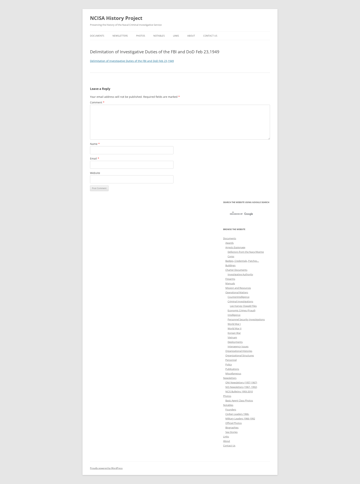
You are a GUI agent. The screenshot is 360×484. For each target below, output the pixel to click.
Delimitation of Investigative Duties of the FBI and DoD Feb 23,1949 (132, 61)
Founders (230, 409)
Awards (229, 243)
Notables (159, 35)
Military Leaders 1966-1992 (240, 418)
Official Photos (233, 423)
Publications (232, 369)
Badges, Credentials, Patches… (242, 261)
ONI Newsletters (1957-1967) (241, 382)
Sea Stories (231, 432)
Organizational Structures (239, 355)
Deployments (235, 342)
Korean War (234, 333)
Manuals (230, 283)
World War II (235, 328)
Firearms (230, 279)
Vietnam (232, 337)
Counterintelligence (238, 297)
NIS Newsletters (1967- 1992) (241, 387)
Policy (228, 364)
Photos (140, 35)
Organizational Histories (238, 351)
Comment (97, 102)
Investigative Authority (240, 274)
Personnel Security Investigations (246, 319)
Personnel (231, 360)
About (191, 35)
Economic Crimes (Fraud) (241, 310)
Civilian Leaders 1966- (237, 414)
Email (94, 158)
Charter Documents (236, 270)
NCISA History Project (116, 18)
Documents (97, 35)
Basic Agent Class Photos (239, 400)
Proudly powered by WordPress (106, 468)
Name (95, 144)
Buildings (230, 265)
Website (95, 173)
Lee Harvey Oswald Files (243, 306)
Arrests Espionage (235, 247)
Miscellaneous (233, 373)
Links (176, 35)
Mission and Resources (238, 288)
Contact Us (210, 35)
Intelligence (234, 315)
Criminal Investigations (240, 301)
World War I (234, 324)
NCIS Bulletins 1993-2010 (239, 391)
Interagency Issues (238, 346)
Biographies (231, 427)
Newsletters (120, 35)
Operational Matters (236, 292)
